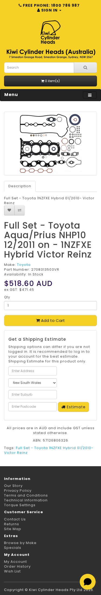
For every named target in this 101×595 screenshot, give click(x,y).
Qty (7, 297)
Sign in (49, 10)
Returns (11, 524)
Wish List (12, 571)
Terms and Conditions (26, 495)
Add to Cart (52, 320)
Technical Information (26, 500)
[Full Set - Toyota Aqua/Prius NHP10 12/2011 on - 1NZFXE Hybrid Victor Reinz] (50, 143)
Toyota (24, 264)
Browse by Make (20, 542)
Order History (17, 566)
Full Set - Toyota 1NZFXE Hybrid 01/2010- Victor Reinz (48, 450)
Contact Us (15, 519)
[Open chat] (88, 582)
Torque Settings (20, 505)
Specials (12, 547)
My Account (15, 561)
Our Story (13, 485)
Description (19, 186)
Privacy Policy (18, 490)
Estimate (75, 407)
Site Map (12, 528)
